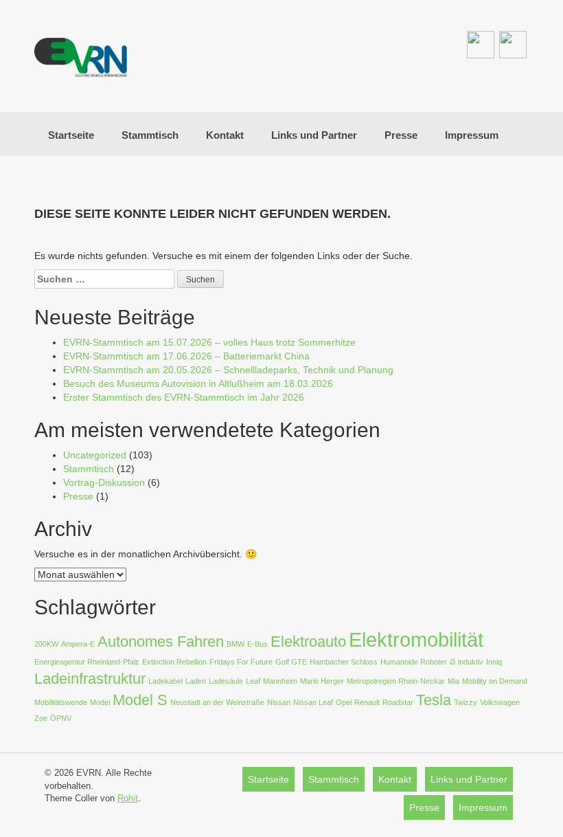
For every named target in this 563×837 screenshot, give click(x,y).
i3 (452, 662)
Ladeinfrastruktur (90, 678)
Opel (344, 702)
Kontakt (225, 135)
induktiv (470, 662)
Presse (400, 135)
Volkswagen (500, 702)
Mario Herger (322, 681)
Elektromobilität (416, 639)
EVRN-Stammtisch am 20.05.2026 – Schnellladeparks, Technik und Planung (228, 369)
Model (100, 702)
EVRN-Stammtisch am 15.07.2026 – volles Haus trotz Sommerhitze (209, 342)
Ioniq (494, 662)
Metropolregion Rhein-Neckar (396, 681)
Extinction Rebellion (174, 662)
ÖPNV (60, 718)
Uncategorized (94, 454)
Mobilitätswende (60, 702)
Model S (140, 699)
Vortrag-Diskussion (104, 482)
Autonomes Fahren (160, 641)
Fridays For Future (241, 662)
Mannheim (280, 681)
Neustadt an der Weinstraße (217, 702)
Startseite (71, 135)
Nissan (278, 702)
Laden (195, 681)
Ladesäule (226, 681)
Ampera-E (78, 644)
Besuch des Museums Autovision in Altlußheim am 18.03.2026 (198, 383)
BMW (235, 644)
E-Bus (257, 644)
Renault (367, 702)
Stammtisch (150, 135)
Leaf (253, 681)
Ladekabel (165, 681)
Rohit (127, 798)
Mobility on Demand (494, 681)
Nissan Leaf (313, 702)
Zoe (40, 718)
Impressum (471, 135)
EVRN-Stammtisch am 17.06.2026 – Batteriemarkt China (186, 355)
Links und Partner (314, 135)
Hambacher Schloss (344, 662)
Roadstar (397, 702)
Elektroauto (308, 641)
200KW (46, 644)
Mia (453, 681)
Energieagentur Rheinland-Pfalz (86, 662)
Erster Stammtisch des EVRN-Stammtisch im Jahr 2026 (183, 397)
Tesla (433, 699)
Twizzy (465, 702)
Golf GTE (291, 662)
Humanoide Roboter (413, 662)
